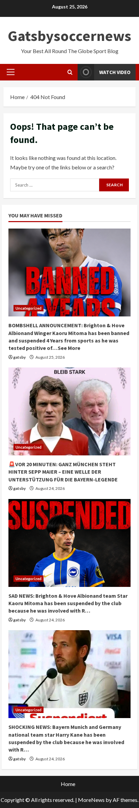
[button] (10, 72)
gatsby (19, 357)
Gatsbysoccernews (69, 35)
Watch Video (115, 72)
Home (68, 784)
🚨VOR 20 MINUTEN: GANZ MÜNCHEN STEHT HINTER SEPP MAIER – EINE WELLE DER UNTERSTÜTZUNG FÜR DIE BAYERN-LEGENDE (63, 472)
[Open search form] (70, 72)
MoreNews (91, 800)
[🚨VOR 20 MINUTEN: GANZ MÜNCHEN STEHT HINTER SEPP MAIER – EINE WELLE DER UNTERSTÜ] (69, 411)
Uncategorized (28, 308)
